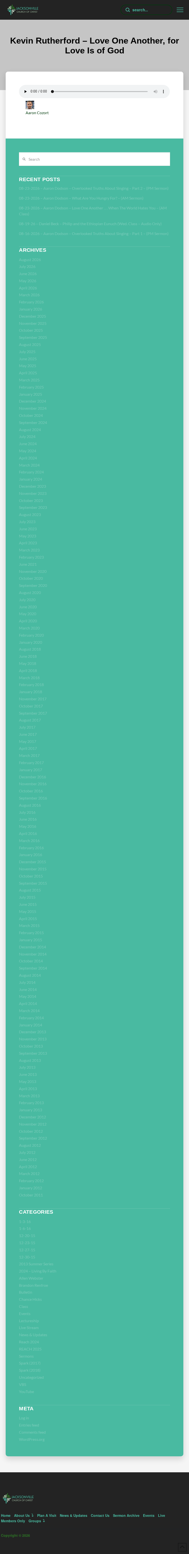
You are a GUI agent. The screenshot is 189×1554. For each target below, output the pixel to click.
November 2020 (33, 571)
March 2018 (29, 677)
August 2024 (30, 429)
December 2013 (32, 1031)
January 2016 (30, 854)
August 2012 (30, 1145)
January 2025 (30, 394)
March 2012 (29, 1173)
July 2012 (27, 1152)
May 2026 (27, 280)
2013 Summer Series (36, 1263)
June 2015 (28, 904)
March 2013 (29, 1095)
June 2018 (28, 656)
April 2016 (28, 833)
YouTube (26, 1391)
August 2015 (30, 890)
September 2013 (33, 1053)
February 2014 (31, 1017)
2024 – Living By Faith (37, 1271)
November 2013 (33, 1038)
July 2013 (27, 1067)
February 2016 (31, 847)
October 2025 (31, 330)
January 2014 (30, 1024)
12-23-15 (27, 1242)
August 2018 (30, 649)
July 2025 (27, 351)
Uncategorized (31, 1377)
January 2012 (30, 1187)
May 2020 (27, 613)
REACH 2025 (30, 1349)
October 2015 (31, 876)
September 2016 (33, 798)
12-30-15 (27, 1257)
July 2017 (27, 727)
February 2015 (31, 932)
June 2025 (28, 358)
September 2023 (33, 507)
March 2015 (29, 925)
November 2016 (33, 783)
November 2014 (33, 954)
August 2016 (30, 805)
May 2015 (27, 911)
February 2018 (31, 684)
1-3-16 (25, 1221)
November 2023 (33, 493)
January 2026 (30, 309)
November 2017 (33, 698)
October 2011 (31, 1195)
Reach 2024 (29, 1341)
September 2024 (33, 422)
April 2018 (28, 670)
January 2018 (30, 691)
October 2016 (31, 790)
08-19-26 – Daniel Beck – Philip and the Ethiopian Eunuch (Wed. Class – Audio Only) (90, 223)
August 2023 (30, 514)
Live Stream (29, 1327)
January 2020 (30, 642)
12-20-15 (27, 1235)
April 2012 (28, 1166)
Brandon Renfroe (33, 1285)
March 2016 (29, 840)
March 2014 (29, 1010)
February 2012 (31, 1180)
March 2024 (29, 465)
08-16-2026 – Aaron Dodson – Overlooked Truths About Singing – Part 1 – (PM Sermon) (94, 233)
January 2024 (30, 479)
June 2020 (28, 606)
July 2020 (27, 599)
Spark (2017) (30, 1363)
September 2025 (33, 337)
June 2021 (28, 564)
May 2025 (27, 365)
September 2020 (33, 585)
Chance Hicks (30, 1299)
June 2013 (28, 1074)
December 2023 (32, 486)
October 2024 (31, 415)
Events (25, 1313)
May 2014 (27, 996)
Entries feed (29, 1425)
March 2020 (29, 628)
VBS (22, 1384)
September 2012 (33, 1138)
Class (23, 1306)
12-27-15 (27, 1249)
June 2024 (28, 443)
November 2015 (33, 868)
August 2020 (30, 592)
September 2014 (33, 968)
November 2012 (33, 1124)
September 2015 (33, 883)
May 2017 (27, 741)
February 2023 (31, 557)
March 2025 (29, 379)
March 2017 (29, 755)
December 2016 (32, 776)
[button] (180, 10)
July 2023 (27, 521)
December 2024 (32, 401)
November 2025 (33, 323)
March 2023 (29, 550)
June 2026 (28, 273)
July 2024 (27, 436)
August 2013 (30, 1060)
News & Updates (33, 1334)
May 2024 (27, 450)
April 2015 (28, 918)
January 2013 (30, 1109)
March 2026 (29, 294)
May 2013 (27, 1081)
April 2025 (28, 372)
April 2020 (28, 620)
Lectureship (29, 1320)
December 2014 (32, 946)
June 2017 (28, 734)
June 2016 (28, 819)
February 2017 (31, 762)
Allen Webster (31, 1278)
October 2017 (31, 706)
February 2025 (31, 387)
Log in (24, 1417)
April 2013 (28, 1088)
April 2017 (28, 748)
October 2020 (31, 578)
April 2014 (28, 1003)
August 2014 (30, 975)
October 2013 (31, 1046)
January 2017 (30, 769)
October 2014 (31, 960)
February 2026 (31, 301)
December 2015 (32, 861)
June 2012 (28, 1159)
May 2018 (27, 663)
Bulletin (25, 1292)
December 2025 (32, 316)
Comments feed (32, 1432)
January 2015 (30, 939)
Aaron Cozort (37, 112)
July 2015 (27, 897)
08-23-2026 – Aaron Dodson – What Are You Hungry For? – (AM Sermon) (81, 198)
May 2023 (27, 536)
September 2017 (33, 713)
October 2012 (31, 1131)
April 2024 (28, 457)
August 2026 (30, 259)
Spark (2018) (30, 1370)
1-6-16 (25, 1228)
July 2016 (27, 812)
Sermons (26, 1356)
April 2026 (28, 287)
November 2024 (33, 408)
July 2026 (27, 266)
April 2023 (28, 542)
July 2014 (27, 982)
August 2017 (30, 720)
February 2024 (31, 472)
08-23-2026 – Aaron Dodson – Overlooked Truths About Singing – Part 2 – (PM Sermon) (94, 188)
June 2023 (28, 528)
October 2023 (31, 500)
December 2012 (32, 1116)
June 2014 (28, 989)
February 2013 (31, 1102)
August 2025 (30, 344)
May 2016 (27, 826)
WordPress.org (32, 1439)
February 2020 (31, 635)
